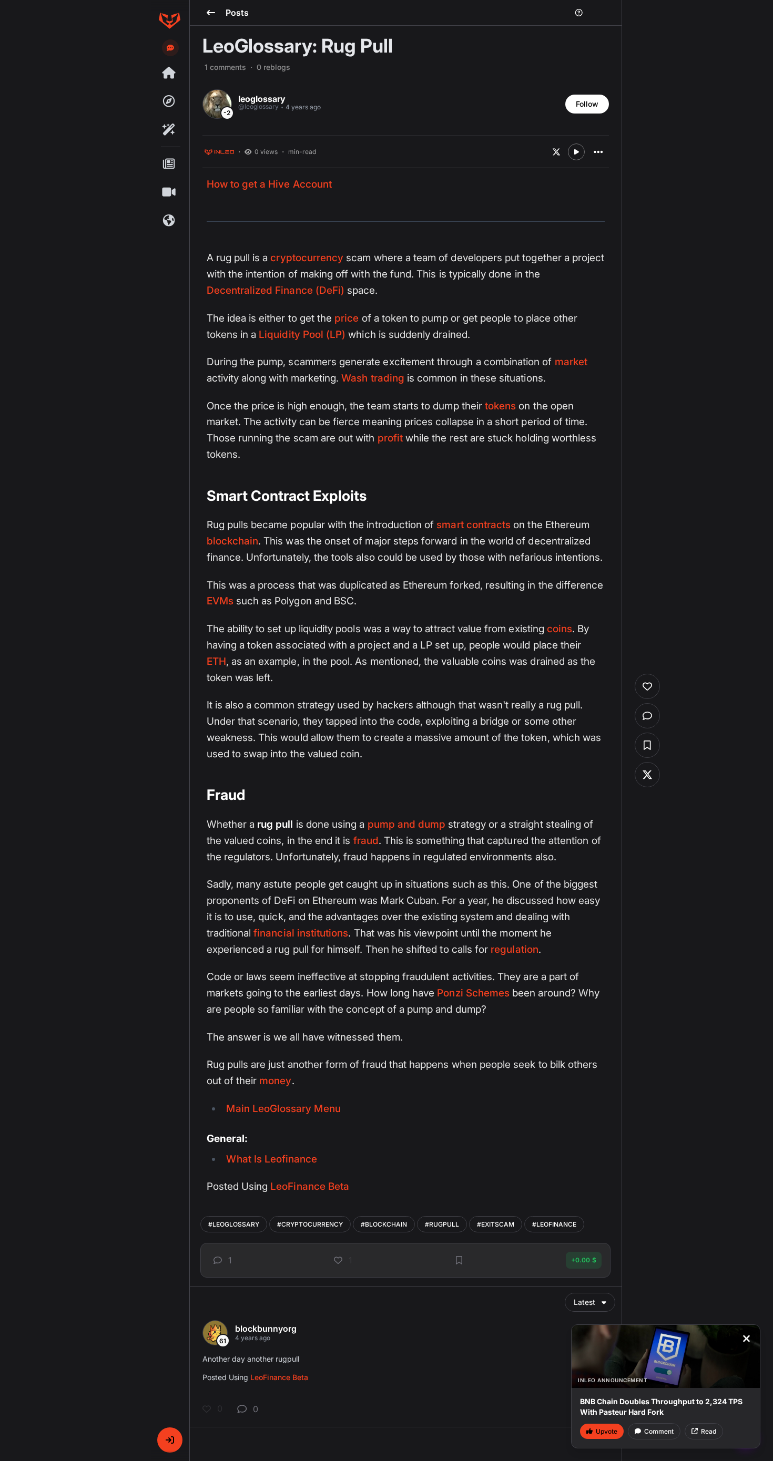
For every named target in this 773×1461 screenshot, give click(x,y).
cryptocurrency (306, 258)
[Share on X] (556, 151)
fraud (366, 841)
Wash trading (372, 378)
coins (559, 629)
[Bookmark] (459, 1260)
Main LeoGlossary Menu (283, 1109)
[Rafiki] (169, 129)
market (571, 362)
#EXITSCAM (495, 1224)
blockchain (233, 541)
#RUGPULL (442, 1224)
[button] (169, 1440)
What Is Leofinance (271, 1159)
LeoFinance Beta (309, 1186)
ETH (216, 661)
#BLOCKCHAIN (384, 1224)
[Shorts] (169, 192)
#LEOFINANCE (554, 1224)
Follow (587, 103)
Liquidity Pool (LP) (302, 334)
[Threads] (169, 73)
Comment (659, 1431)
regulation (514, 949)
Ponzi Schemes (473, 993)
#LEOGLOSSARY (233, 1224)
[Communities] (169, 220)
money (275, 1081)
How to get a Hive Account (269, 184)
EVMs (220, 601)
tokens (500, 406)
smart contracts (473, 525)
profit (390, 438)
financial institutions (300, 933)
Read (708, 1431)
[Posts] (169, 164)
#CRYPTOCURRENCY (310, 1224)
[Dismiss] (746, 1338)
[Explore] (169, 101)
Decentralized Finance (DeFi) (276, 290)
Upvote (606, 1431)
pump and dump (407, 824)
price (346, 318)
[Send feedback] (170, 47)
